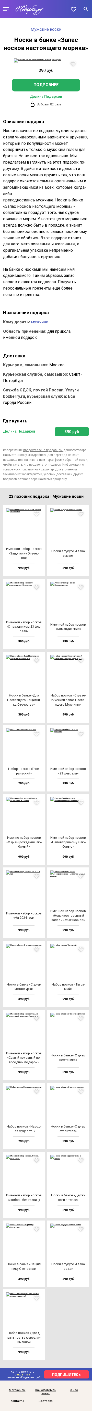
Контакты (17, 1401)
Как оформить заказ (45, 1392)
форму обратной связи (70, 460)
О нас (74, 1390)
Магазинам (17, 1390)
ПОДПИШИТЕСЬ (66, 1375)
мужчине (39, 322)
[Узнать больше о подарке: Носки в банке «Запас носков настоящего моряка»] (46, 60)
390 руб (71, 431)
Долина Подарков (46, 96)
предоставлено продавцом (43, 450)
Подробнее (46, 84)
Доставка (45, 1401)
